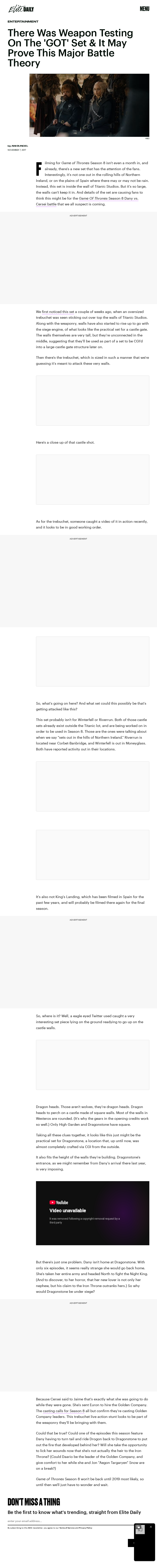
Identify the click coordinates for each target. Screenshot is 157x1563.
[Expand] (138, 1527)
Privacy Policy (85, 1528)
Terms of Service (67, 1528)
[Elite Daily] (21, 9)
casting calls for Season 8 (64, 1411)
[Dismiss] (151, 1527)
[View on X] (92, 400)
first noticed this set (58, 311)
